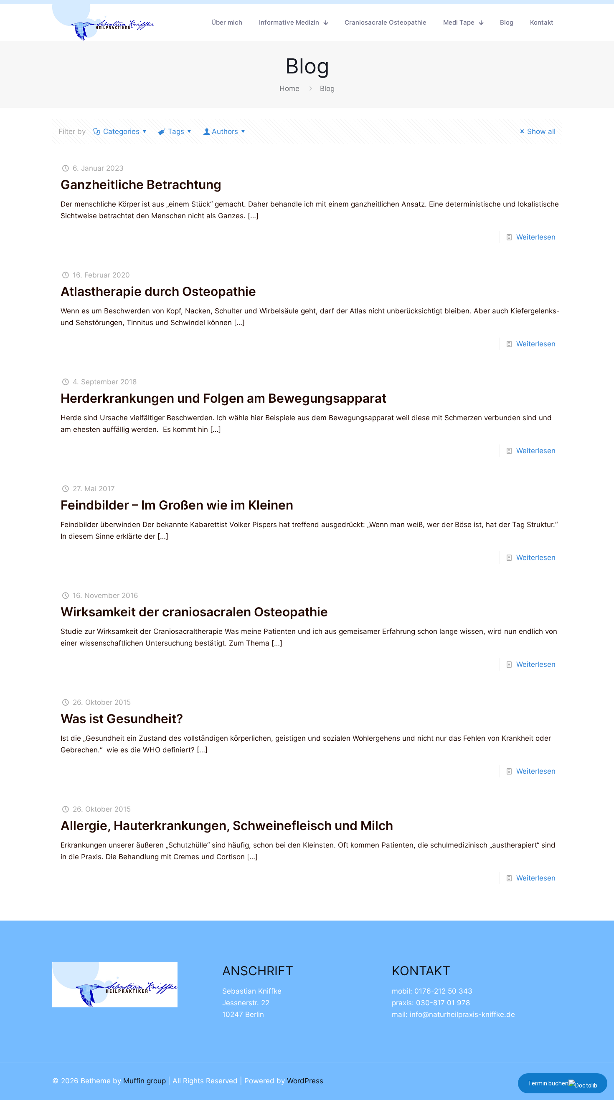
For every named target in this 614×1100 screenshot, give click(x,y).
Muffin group (144, 1081)
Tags (176, 131)
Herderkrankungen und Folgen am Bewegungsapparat (223, 398)
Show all (541, 131)
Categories (121, 131)
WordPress (305, 1081)
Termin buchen (548, 1083)
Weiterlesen (536, 237)
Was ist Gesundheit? (122, 718)
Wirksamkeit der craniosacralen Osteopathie (194, 611)
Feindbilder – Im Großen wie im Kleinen (177, 504)
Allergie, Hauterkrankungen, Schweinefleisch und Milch (227, 825)
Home (289, 88)
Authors (225, 131)
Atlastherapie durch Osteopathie (158, 291)
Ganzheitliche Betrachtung (141, 184)
